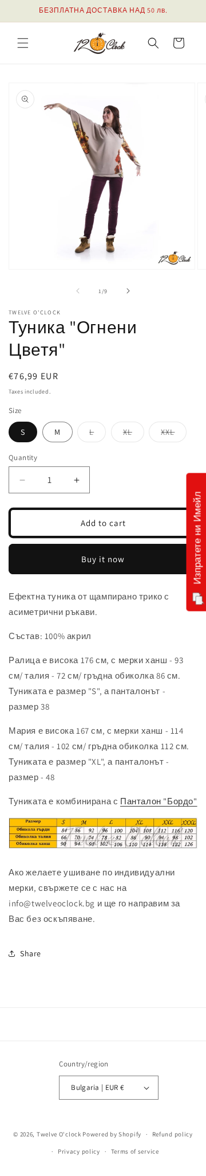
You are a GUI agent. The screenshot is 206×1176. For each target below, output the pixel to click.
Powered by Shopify (111, 1134)
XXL (174, 434)
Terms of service (135, 1151)
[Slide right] (128, 290)
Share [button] (30, 953)
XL (133, 434)
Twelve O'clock (59, 1134)
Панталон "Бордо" (158, 801)
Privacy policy (79, 1151)
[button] (22, 43)
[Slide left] (77, 290)
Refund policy (172, 1134)
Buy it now (103, 559)
